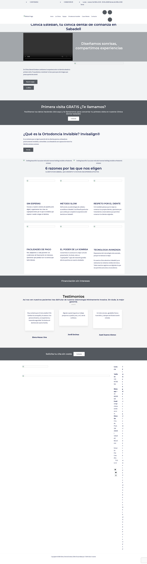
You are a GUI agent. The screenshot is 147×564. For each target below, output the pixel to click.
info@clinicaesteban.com (116, 409)
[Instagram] (115, 475)
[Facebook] (115, 469)
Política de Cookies (122, 497)
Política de (122, 522)
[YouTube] (115, 472)
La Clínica (58, 16)
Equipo (65, 16)
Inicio (51, 16)
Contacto (94, 16)
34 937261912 (116, 381)
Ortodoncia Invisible (74, 16)
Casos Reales (85, 16)
